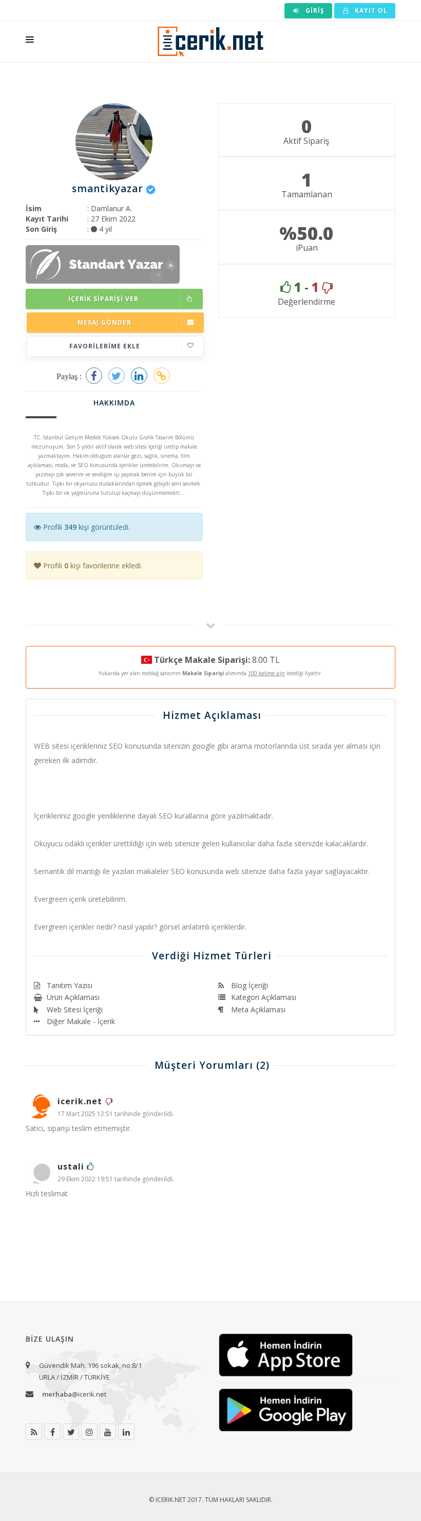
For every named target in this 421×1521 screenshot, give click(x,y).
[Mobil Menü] (30, 41)
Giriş (313, 10)
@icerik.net (74, 1394)
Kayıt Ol (370, 10)
